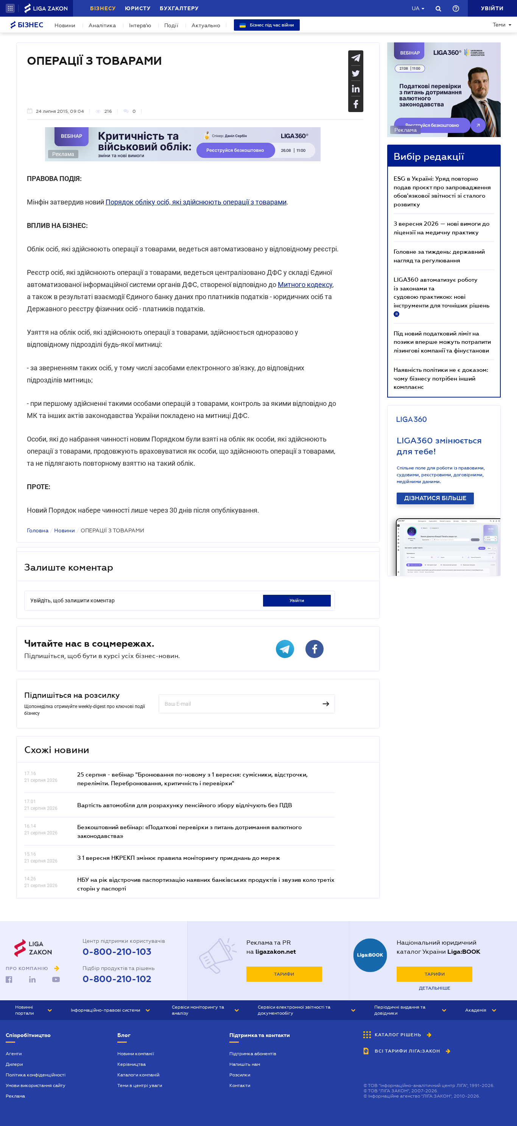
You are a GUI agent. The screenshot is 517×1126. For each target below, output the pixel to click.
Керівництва (131, 1064)
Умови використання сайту (35, 1085)
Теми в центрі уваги (139, 1085)
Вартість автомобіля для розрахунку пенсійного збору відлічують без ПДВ (184, 805)
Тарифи (284, 974)
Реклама (15, 1096)
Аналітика (102, 25)
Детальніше (434, 988)
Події (171, 25)
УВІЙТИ (297, 600)
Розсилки (239, 1075)
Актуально (206, 25)
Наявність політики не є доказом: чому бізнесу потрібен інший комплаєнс (441, 378)
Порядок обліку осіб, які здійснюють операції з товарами (196, 202)
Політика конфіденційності (35, 1075)
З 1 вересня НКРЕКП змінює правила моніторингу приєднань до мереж (178, 857)
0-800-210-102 (117, 979)
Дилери (14, 1064)
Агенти (14, 1053)
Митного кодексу (305, 285)
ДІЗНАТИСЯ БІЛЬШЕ (435, 498)
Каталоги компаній (138, 1075)
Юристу (138, 8)
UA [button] (416, 8)
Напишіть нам (244, 1064)
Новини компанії (135, 1053)
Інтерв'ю (140, 25)
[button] (10, 8)
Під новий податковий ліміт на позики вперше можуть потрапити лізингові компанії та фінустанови (442, 342)
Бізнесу (103, 8)
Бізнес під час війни (271, 25)
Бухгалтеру (179, 8)
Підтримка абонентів (252, 1053)
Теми (499, 25)
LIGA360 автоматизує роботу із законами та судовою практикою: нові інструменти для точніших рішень (441, 296)
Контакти (239, 1085)
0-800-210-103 (117, 951)
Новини (65, 25)
